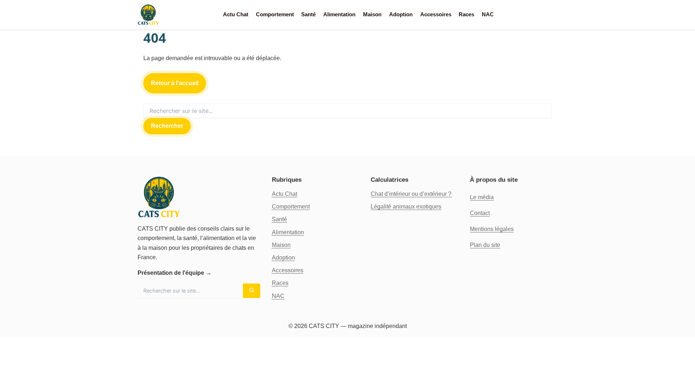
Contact (480, 213)
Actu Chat (235, 14)
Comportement (275, 14)
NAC (488, 14)
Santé (308, 14)
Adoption (401, 14)
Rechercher (167, 126)
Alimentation (339, 14)
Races (466, 14)
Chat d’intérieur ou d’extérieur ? (411, 194)
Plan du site (485, 245)
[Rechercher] (251, 290)
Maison (372, 14)
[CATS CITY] (148, 14)
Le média (482, 197)
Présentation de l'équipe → (174, 273)
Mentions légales (492, 229)
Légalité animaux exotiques (406, 206)
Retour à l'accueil (174, 83)
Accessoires (435, 14)
